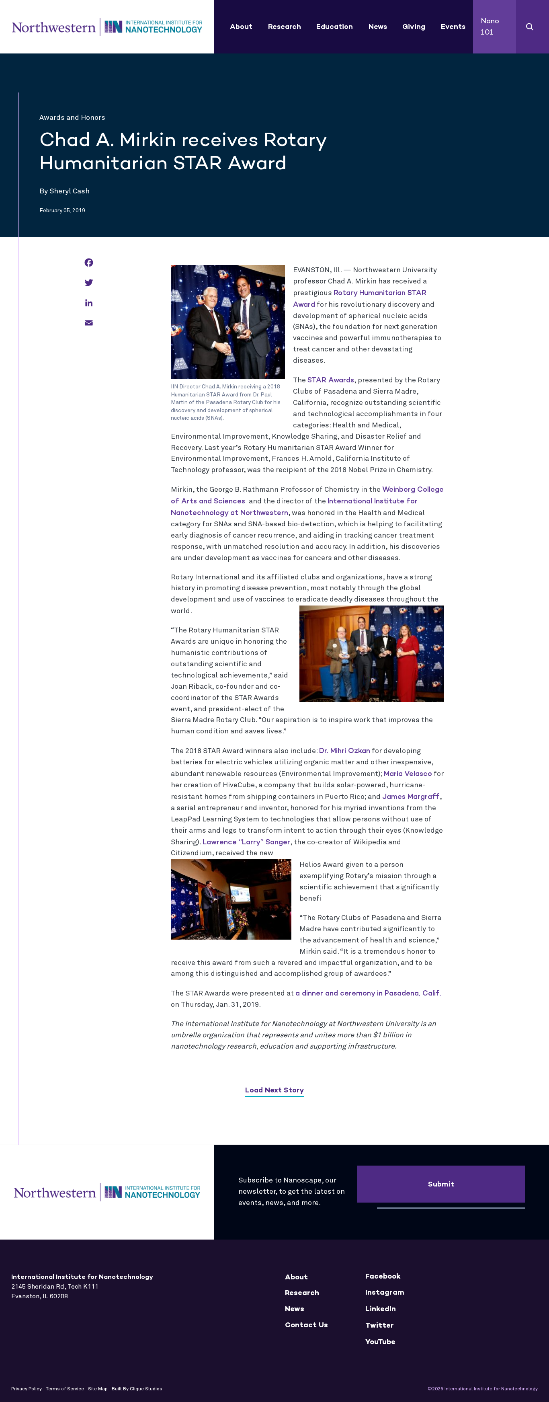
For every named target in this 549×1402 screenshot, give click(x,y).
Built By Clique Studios (137, 1389)
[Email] (88, 323)
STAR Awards (330, 380)
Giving (413, 26)
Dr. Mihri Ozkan (344, 750)
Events (453, 26)
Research (284, 26)
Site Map (98, 1389)
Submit (441, 1184)
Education (334, 26)
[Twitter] (88, 283)
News (378, 26)
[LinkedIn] (88, 303)
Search (529, 26)
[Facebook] (88, 263)
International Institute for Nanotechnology (107, 26)
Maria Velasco (408, 773)
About (241, 26)
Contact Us (306, 1325)
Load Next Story (274, 1090)
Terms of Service (65, 1389)
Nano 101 (490, 26)
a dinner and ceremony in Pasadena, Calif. (368, 993)
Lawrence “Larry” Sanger (246, 842)
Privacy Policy (26, 1389)
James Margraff (411, 796)
